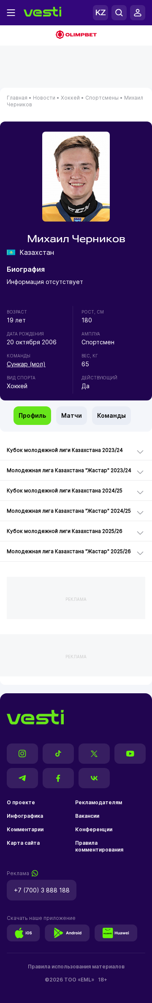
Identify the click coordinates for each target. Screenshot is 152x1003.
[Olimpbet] (76, 35)
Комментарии (25, 829)
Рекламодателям (98, 802)
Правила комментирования (99, 846)
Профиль (32, 415)
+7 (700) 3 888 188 (42, 890)
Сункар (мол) (26, 364)
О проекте (21, 802)
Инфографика (25, 816)
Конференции (93, 829)
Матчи (71, 415)
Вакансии (87, 816)
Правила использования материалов (76, 966)
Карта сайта (23, 843)
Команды (111, 415)
